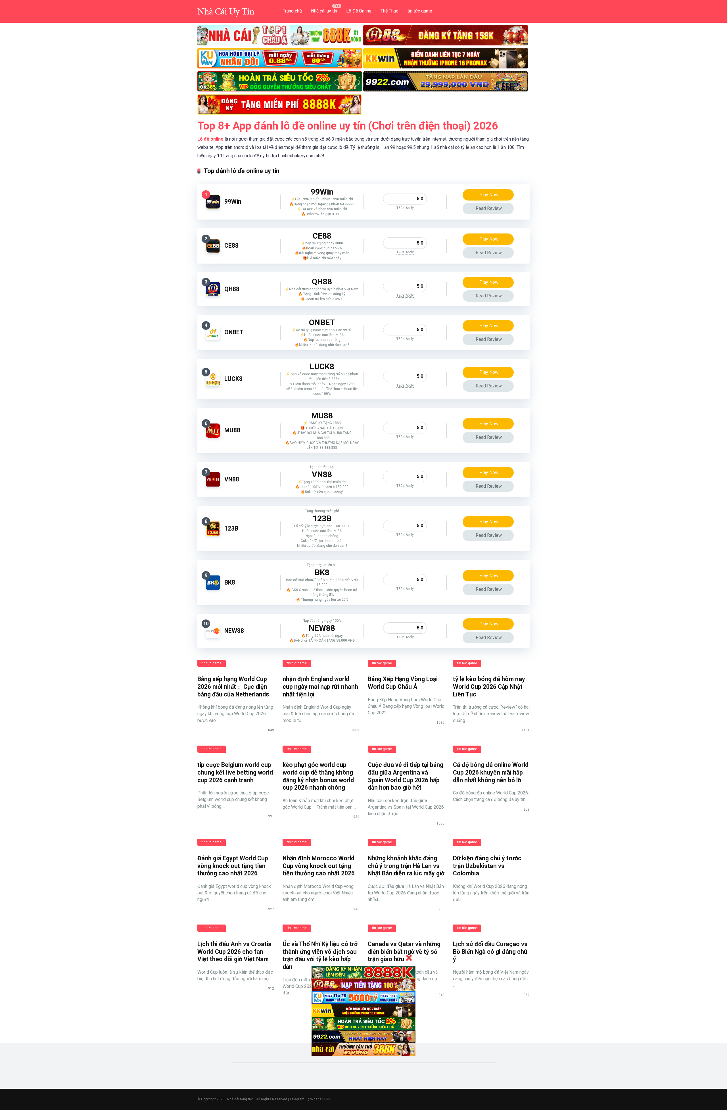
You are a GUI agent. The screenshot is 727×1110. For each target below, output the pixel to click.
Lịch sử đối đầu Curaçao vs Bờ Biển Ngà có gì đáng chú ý (490, 951)
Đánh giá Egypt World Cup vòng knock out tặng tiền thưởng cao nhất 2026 (232, 866)
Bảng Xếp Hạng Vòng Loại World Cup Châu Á (403, 682)
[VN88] (213, 485)
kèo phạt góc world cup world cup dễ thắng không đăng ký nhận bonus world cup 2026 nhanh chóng (318, 776)
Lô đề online (210, 139)
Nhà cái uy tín (324, 11)
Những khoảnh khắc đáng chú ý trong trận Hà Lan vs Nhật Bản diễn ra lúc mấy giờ (406, 866)
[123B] (213, 534)
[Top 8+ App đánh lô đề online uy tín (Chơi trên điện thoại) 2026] (225, 9)
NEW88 (234, 630)
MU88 (232, 430)
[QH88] (213, 294)
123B (231, 528)
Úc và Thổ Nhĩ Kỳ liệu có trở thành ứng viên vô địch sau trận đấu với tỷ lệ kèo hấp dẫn (320, 955)
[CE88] (213, 251)
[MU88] (213, 436)
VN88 (231, 479)
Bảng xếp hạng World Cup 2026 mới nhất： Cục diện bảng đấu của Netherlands (233, 686)
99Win (232, 201)
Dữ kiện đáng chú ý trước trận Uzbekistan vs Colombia (487, 866)
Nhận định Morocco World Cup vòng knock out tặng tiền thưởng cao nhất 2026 (319, 866)
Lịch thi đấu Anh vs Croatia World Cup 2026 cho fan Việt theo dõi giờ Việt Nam (234, 951)
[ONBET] (213, 338)
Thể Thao (389, 11)
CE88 (231, 245)
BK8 (229, 582)
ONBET (234, 332)
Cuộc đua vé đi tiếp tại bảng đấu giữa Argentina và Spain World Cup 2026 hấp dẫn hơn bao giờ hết (405, 776)
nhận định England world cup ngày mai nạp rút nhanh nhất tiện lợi (320, 686)
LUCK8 (233, 378)
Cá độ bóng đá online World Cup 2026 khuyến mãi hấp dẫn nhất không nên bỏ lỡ (490, 772)
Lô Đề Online (358, 11)
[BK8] (213, 588)
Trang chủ (292, 11)
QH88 (231, 289)
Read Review (489, 208)
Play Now (488, 194)
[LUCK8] (213, 384)
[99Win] (213, 207)
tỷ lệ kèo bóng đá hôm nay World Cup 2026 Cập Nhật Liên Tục (489, 686)
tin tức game (420, 11)
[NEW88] (213, 636)
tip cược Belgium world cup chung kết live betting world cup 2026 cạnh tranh (235, 772)
